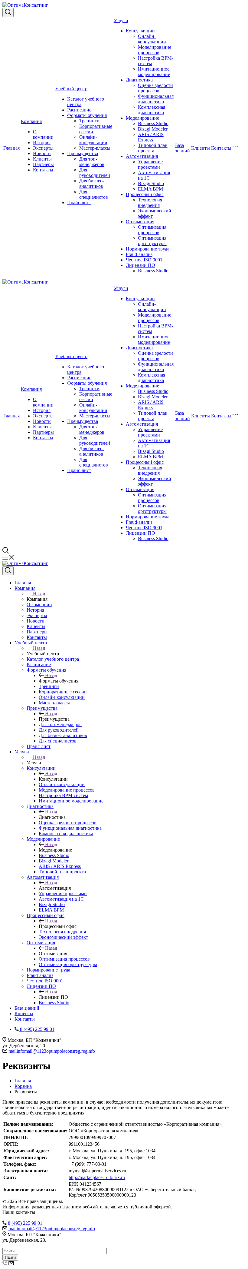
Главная (11, 148)
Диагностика (139, 79)
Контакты (43, 169)
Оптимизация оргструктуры (152, 240)
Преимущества (82, 153)
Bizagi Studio (151, 183)
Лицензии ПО (140, 265)
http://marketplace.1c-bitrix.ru (97, 1177)
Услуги (121, 20)
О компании (43, 134)
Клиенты (42, 158)
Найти (10, 1257)
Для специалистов (93, 194)
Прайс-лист (79, 202)
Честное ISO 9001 (144, 259)
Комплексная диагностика (151, 110)
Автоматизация (142, 156)
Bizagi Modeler (153, 128)
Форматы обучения (87, 115)
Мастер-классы (94, 148)
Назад (39, 593)
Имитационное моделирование (154, 71)
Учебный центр (71, 88)
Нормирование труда (147, 248)
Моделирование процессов (154, 50)
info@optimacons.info (51, 1051)
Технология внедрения (150, 202)
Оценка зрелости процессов (155, 88)
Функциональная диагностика (156, 99)
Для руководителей (94, 172)
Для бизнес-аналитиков (91, 183)
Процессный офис (145, 194)
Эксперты (43, 148)
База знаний (182, 148)
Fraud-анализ (139, 254)
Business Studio (153, 123)
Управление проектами (150, 164)
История (42, 142)
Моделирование (142, 118)
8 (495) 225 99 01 (25, 1223)
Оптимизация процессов (152, 229)
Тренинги (89, 120)
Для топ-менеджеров (91, 161)
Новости (42, 153)
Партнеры (43, 164)
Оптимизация (140, 221)
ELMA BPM (150, 188)
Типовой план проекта (153, 148)
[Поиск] (8, 12)
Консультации (140, 30)
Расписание (79, 109)
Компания (31, 121)
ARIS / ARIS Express (151, 137)
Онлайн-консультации (93, 140)
